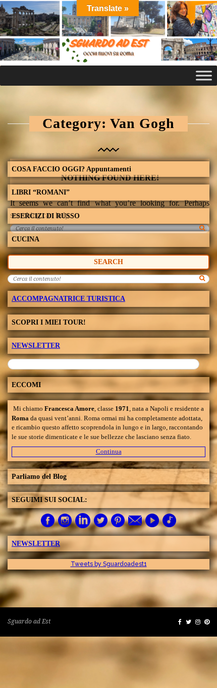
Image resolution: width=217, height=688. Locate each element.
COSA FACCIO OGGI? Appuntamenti (71, 169)
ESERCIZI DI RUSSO (46, 216)
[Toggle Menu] (204, 75)
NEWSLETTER (36, 345)
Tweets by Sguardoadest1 (109, 564)
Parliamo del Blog (39, 476)
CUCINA (25, 239)
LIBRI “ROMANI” (41, 192)
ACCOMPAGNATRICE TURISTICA (68, 298)
